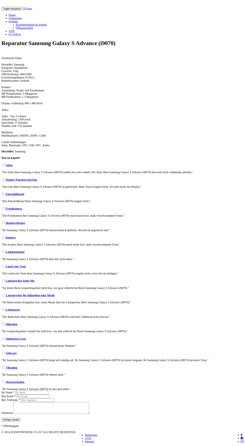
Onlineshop (15, 18)
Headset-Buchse (15, 223)
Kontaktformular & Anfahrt (31, 24)
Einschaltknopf (14, 194)
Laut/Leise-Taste (15, 266)
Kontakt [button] (13, 21)
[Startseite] (27, 8)
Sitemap (89, 441)
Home (12, 15)
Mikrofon (11, 324)
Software (11, 353)
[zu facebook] (242, 438)
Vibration (11, 367)
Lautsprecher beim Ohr (20, 280)
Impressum (91, 434)
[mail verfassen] (242, 441)
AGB (88, 438)
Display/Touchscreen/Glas (21, 179)
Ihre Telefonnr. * (10, 399)
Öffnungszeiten (24, 27)
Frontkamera (13, 208)
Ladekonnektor (15, 251)
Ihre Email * (8, 396)
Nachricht (7, 412)
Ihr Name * (7, 392)
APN (12, 31)
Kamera (10, 237)
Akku (9, 165)
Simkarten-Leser (15, 338)
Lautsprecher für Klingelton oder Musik (30, 295)
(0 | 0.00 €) (15, 34)
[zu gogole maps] (241, 434)
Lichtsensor (12, 309)
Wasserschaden (14, 382)
